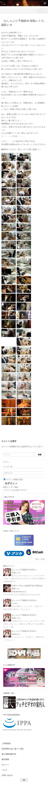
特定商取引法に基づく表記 (13, 749)
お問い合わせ (7, 775)
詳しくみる (40, 559)
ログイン (42, 11)
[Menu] (45, 3)
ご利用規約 (6, 743)
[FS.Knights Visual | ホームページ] (4, 3)
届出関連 (5, 759)
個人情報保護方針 (9, 754)
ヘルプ (4, 770)
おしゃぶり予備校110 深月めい (24, 570)
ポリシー (5, 765)
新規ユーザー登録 (10, 487)
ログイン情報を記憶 (14, 479)
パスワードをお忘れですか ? (15, 490)
